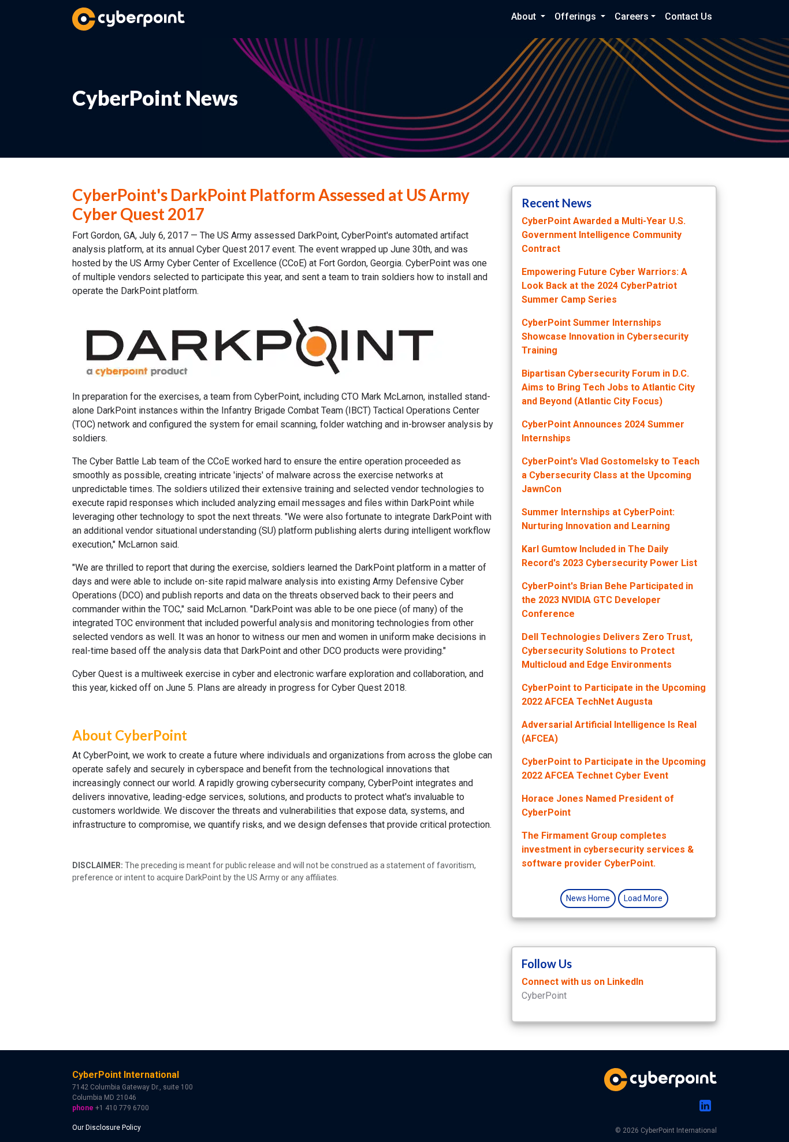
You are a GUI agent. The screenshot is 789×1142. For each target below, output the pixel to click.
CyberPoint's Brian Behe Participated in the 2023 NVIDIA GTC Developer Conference (607, 600)
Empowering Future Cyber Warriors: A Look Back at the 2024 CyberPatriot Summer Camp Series (604, 285)
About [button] (524, 16)
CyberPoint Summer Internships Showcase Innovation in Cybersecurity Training (605, 336)
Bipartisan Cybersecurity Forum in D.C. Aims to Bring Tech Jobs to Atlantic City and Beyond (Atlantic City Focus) (608, 387)
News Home (588, 898)
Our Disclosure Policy (106, 1128)
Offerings (576, 16)
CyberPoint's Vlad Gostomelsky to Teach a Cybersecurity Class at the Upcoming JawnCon (610, 475)
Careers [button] (632, 16)
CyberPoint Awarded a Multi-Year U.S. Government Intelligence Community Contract (604, 234)
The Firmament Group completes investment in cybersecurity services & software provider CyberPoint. (608, 849)
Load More (643, 898)
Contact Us (688, 16)
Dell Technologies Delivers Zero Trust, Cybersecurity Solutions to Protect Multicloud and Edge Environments (607, 650)
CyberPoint (544, 995)
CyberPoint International (125, 1074)
